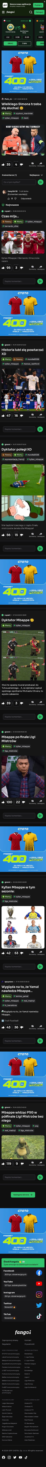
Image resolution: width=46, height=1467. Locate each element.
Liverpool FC (29, 1410)
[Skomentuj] (40, 281)
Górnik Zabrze (7, 1413)
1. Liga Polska (29, 1357)
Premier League (30, 1364)
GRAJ (10, 43)
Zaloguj (39, 12)
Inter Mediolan (30, 1440)
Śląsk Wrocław (7, 1417)
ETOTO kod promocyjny (11, 1354)
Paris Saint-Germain (32, 1433)
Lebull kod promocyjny (10, 1357)
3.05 (27, 37)
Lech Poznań (6, 1410)
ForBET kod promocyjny (10, 1387)
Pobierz (38, 5)
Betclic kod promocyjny (10, 1384)
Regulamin (6, 1344)
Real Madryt (29, 1420)
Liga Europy (29, 1384)
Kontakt (28, 1340)
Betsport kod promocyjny (11, 1360)
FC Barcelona (29, 1423)
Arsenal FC (28, 1403)
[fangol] (23, 1332)
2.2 (8, 37)
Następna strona (21, 1195)
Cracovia (5, 1420)
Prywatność (29, 1344)
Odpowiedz (26, 198)
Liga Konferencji (30, 1387)
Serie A (27, 1374)
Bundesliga (29, 1370)
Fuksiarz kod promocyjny (11, 1367)
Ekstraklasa (28, 1354)
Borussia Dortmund (31, 1430)
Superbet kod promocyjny (11, 1364)
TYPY (24, 43)
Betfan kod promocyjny (10, 1377)
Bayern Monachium (31, 1427)
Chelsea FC (29, 1406)
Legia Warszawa (8, 1403)
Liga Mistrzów (29, 1380)
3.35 (17, 37)
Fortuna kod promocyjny (11, 1374)
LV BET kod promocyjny (10, 1370)
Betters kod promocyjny (10, 1380)
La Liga (27, 1367)
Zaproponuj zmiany (10, 1340)
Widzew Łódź (7, 1430)
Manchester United (31, 1417)
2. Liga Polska (29, 1360)
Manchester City (30, 1413)
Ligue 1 (27, 1377)
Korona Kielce (7, 1440)
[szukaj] (31, 12)
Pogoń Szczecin (8, 1427)
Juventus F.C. (29, 1437)
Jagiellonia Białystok (9, 1423)
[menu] (3, 12)
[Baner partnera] (23, 71)
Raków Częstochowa (9, 1433)
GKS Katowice (7, 1437)
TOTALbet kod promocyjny (7, 1392)
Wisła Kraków (7, 1406)
